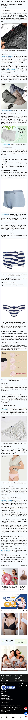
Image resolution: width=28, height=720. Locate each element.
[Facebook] (19, 685)
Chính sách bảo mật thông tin (7, 699)
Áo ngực (3, 633)
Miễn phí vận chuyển (8, 640)
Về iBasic (3, 693)
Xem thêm (23, 565)
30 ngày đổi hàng (22, 640)
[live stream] (25, 709)
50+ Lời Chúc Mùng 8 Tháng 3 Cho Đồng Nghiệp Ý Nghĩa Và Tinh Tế (9, 587)
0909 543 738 (20, 680)
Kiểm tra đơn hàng (4, 695)
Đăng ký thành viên (6, 663)
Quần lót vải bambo (8, 483)
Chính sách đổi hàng (5, 702)
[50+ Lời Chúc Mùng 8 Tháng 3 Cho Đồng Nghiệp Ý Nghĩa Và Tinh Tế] (9, 576)
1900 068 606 (6, 680)
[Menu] (2, 717)
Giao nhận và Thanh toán (6, 701)
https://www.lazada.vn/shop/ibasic (17, 559)
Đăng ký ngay (14, 668)
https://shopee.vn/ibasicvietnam (17, 557)
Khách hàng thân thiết (5, 696)
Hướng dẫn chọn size (5, 698)
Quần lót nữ (21, 633)
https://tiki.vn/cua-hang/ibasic (14, 561)
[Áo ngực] (9, 623)
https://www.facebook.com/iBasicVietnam (12, 555)
